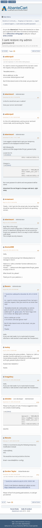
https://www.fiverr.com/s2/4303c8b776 (17, 487)
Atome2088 (9, 247)
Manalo (8, 438)
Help (13, 521)
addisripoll (9, 56)
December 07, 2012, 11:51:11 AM (11, 137)
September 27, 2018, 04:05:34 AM (11, 380)
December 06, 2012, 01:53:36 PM (11, 97)
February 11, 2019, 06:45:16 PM (11, 441)
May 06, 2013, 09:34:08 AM (10, 222)
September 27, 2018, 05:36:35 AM (11, 402)
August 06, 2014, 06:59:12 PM (10, 250)
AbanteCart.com (17, 511)
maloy (7, 347)
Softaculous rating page (15, 34)
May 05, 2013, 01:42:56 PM (10, 202)
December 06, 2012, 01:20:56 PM (11, 60)
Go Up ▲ (27, 521)
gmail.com (18, 312)
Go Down (5, 51)
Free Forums (13, 525)
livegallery (9, 377)
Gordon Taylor (10, 471)
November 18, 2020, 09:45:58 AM (11, 474)
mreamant (9, 199)
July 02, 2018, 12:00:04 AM (9, 350)
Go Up (3, 502)
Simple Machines (26, 523)
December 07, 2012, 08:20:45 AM (11, 117)
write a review (8, 36)
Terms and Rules (20, 521)
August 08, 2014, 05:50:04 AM (10, 289)
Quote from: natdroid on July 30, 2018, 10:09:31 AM (20, 481)
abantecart (9, 94)
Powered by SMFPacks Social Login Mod (27, 525)
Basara (7, 286)
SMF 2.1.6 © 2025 (16, 523)
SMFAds (6, 525)
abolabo (8, 399)
